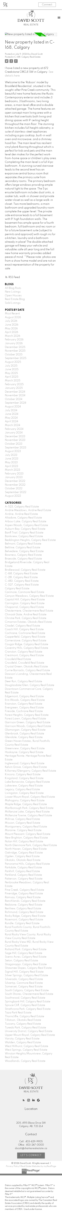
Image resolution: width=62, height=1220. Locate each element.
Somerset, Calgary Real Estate (24, 986)
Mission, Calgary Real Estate (22, 823)
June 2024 (11, 414)
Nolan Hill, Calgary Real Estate (24, 841)
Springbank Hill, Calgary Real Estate (27, 1001)
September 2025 (15, 358)
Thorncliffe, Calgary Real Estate (24, 1016)
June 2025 (11, 369)
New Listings (13, 291)
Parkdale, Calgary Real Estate (23, 867)
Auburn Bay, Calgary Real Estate (25, 529)
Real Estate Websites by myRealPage (38, 1166)
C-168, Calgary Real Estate (27, 57)
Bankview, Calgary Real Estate (24, 536)
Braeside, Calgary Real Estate (23, 558)
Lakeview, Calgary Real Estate (24, 785)
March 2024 (12, 425)
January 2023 (14, 477)
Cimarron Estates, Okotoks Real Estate (28, 622)
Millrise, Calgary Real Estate (22, 819)
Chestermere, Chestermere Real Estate (29, 610)
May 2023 (11, 462)
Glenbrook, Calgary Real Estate (24, 733)
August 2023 (13, 451)
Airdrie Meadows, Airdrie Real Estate (28, 510)
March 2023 (12, 470)
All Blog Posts (13, 288)
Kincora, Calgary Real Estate (23, 774)
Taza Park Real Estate (18, 1012)
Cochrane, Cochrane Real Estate (25, 633)
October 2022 (13, 488)
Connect (47, 4)
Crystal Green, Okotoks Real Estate (26, 666)
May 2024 (11, 418)
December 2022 (15, 481)
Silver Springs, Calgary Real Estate (26, 975)
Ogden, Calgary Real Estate (22, 856)
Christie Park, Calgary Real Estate (25, 618)
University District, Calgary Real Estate (28, 1031)
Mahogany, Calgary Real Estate (25, 800)
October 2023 (13, 444)
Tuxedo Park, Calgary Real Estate (25, 1027)
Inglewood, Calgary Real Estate (24, 763)
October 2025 (13, 354)
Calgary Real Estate (17, 588)
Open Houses (13, 295)
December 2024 (15, 392)
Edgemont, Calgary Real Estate (24, 696)
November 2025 (15, 351)
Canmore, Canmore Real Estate (24, 592)
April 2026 (11, 332)
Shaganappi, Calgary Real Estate (26, 964)
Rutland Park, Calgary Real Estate (25, 949)
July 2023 (11, 455)
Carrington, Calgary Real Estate (25, 603)
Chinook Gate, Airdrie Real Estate (25, 614)
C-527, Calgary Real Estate (22, 584)
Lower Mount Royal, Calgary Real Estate (30, 797)
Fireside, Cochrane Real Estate (24, 711)
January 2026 (14, 343)
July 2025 (11, 366)
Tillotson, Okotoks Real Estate (23, 1020)
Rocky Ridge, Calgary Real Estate (25, 916)
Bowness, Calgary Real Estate (23, 555)
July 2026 (11, 321)
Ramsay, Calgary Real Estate (23, 897)
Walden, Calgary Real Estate (23, 1042)
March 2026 (12, 336)
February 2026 (14, 339)
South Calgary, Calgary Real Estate (27, 990)
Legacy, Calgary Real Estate (22, 789)
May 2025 (11, 373)
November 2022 (15, 485)
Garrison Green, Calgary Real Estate (27, 722)
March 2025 (12, 380)
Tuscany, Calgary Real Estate (23, 1024)
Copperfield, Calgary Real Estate (25, 637)
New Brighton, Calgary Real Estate (26, 837)
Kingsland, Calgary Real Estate (24, 778)
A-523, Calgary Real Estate (22, 506)
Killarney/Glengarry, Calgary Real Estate (30, 771)
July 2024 (11, 410)
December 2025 (15, 347)
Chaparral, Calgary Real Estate (24, 607)
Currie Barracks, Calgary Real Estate (27, 670)
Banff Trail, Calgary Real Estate (24, 532)
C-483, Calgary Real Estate (22, 581)
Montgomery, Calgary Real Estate (26, 826)
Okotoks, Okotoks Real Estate (23, 860)
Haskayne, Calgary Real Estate (24, 752)
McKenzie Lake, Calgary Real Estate (27, 811)
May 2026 (11, 328)
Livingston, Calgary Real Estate (24, 793)
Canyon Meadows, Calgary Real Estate (29, 596)
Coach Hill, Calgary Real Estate (24, 629)
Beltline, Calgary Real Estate (22, 547)
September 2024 (15, 403)
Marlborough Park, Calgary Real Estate (29, 808)
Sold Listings (12, 303)
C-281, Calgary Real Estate (21, 577)
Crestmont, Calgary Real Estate (24, 655)
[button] (23, 1100)
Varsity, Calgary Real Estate (22, 1038)
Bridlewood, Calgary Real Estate (25, 570)
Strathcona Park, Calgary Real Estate (28, 1009)
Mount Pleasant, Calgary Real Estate (27, 834)
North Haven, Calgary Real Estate (26, 849)
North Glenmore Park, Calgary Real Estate (31, 845)
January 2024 (14, 432)
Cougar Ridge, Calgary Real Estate (26, 644)
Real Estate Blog (15, 299)
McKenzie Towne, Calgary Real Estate (28, 815)
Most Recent (12, 313)
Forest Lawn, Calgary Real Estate (25, 718)
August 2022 (13, 496)
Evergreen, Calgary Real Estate (24, 707)
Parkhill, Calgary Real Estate (22, 871)
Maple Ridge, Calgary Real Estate (26, 804)
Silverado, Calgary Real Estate (24, 979)
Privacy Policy (12, 1166)
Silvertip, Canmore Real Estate (24, 983)
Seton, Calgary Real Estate (21, 960)
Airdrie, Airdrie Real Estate (21, 514)
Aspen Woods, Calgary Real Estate (26, 525)
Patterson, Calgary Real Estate (24, 878)
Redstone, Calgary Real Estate (23, 904)
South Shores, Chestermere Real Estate (29, 994)
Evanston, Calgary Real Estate (23, 704)
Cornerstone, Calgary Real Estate (25, 640)
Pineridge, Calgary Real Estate (24, 893)
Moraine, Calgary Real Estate (23, 830)
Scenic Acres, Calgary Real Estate (25, 957)
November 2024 (15, 395)
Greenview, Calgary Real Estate (25, 748)
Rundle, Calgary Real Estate (22, 923)
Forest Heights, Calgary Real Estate (27, 715)
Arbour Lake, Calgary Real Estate (25, 521)
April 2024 (11, 421)
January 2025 (14, 388)
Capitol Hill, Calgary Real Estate (25, 599)
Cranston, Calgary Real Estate (23, 651)
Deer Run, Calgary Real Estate (23, 681)
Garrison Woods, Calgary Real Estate (28, 726)
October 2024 (13, 399)
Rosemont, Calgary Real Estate (24, 919)
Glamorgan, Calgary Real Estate (25, 730)
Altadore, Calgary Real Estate (23, 517)
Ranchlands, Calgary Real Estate (25, 901)
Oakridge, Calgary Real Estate (24, 852)
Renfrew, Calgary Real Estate (23, 908)
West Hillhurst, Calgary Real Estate (26, 1046)
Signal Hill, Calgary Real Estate (24, 972)
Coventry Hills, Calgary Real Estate (26, 648)
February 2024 (14, 429)
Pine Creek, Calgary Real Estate (24, 890)
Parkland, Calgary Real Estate (23, 875)
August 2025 (13, 362)
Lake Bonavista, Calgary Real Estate (27, 782)
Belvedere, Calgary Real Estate (24, 551)
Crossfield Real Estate (18, 659)
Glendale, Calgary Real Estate (24, 737)
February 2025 (14, 384)
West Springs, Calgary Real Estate (26, 1050)
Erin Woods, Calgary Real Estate (25, 700)
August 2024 (13, 406)
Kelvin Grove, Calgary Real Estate (26, 767)
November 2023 (15, 440)
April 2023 (11, 466)
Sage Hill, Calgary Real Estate (23, 953)
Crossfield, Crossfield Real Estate (24, 663)
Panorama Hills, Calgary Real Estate (27, 864)
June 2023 (11, 458)
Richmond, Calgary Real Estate (24, 912)
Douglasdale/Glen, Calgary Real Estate (29, 685)
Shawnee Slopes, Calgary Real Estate (28, 968)
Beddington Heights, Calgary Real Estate (30, 540)
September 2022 (15, 492)
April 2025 (11, 377)
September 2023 (15, 447)
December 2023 (15, 436)
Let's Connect (31, 1155)
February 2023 (14, 473)
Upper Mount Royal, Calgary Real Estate (30, 1035)
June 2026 (11, 325)
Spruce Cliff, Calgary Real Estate (25, 1005)
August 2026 (13, 317)
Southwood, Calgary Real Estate (25, 998)
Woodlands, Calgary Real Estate (25, 1061)
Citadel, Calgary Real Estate (22, 625)
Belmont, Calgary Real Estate (23, 543)
